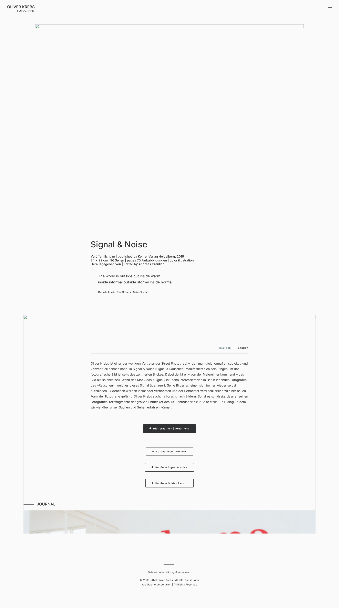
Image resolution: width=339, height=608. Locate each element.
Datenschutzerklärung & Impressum (169, 572)
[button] (330, 8)
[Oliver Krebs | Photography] (21, 8)
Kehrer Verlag (148, 256)
